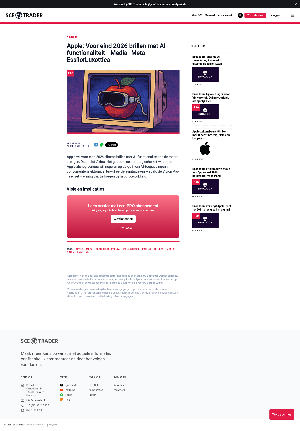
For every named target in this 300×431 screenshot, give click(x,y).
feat (80, 252)
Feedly (68, 394)
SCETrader (24, 15)
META (89, 249)
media (170, 249)
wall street (131, 249)
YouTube (70, 390)
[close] (296, 4)
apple (72, 37)
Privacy (93, 394)
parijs (146, 249)
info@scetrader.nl (35, 400)
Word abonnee (255, 15)
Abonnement (225, 15)
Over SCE (197, 15)
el (87, 252)
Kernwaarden (96, 390)
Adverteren (120, 385)
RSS (68, 399)
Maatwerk (210, 15)
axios (70, 252)
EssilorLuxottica (107, 249)
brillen (159, 249)
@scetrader (71, 385)
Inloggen (275, 15)
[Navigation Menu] (289, 15)
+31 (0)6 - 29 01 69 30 (37, 405)
